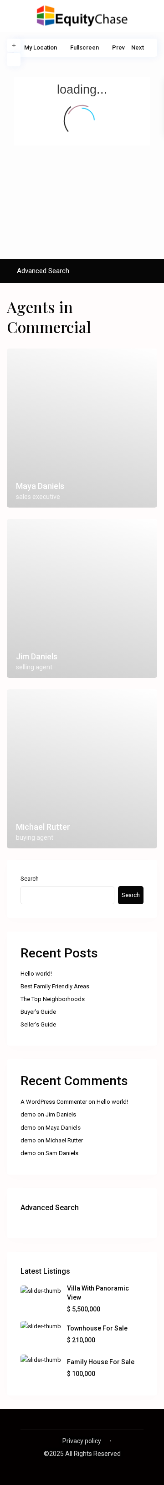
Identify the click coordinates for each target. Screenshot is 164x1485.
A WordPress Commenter (53, 1101)
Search (29, 878)
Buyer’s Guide (38, 1011)
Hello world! (36, 973)
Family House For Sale (100, 1361)
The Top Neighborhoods (52, 999)
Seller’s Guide (38, 1024)
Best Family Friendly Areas (54, 986)
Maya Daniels (63, 1127)
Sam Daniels (62, 1153)
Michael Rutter (64, 1140)
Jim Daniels (61, 1114)
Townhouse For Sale (97, 1328)
